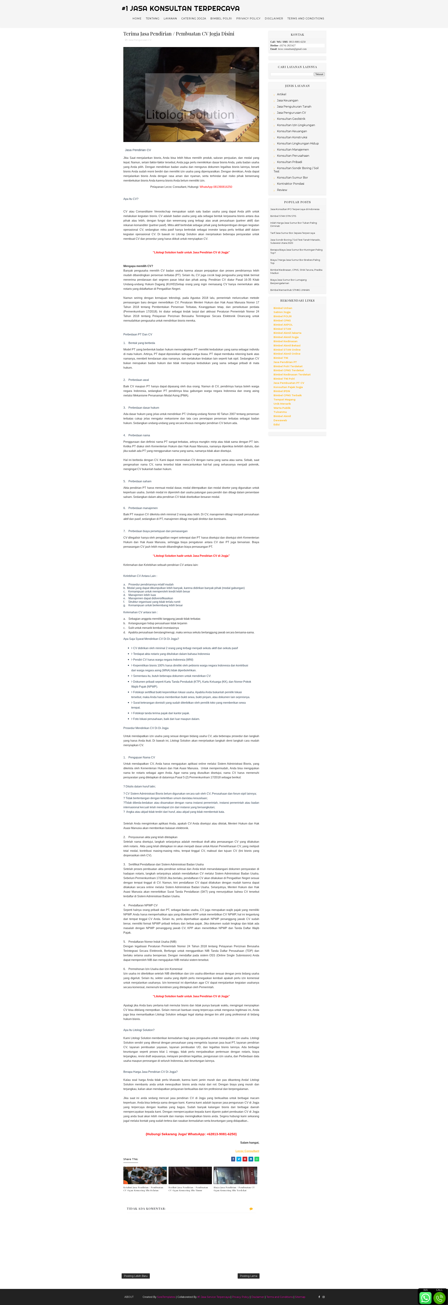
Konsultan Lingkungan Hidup (298, 143)
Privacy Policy (248, 18)
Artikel (281, 94)
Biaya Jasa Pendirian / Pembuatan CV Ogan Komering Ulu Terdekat (234, 1189)
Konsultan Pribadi (289, 162)
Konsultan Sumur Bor (292, 177)
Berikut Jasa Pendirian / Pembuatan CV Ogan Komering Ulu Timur (188, 1189)
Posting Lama (248, 1276)
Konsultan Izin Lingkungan (296, 125)
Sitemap (300, 1297)
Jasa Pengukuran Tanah (294, 106)
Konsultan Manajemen (293, 149)
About (129, 1297)
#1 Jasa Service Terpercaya (213, 1297)
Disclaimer (274, 18)
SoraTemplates (166, 1297)
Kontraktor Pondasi (290, 183)
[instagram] (324, 1297)
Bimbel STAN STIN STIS (283, 216)
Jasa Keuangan (287, 100)
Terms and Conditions (305, 18)
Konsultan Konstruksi (292, 137)
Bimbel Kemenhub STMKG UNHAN (290, 290)
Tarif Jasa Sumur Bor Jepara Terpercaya (292, 233)
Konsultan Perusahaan (293, 155)
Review (282, 190)
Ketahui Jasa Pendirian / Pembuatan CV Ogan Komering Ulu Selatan (143, 1189)
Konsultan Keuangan (292, 131)
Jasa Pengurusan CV (139, 39)
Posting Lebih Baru (136, 1276)
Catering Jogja (193, 18)
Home (137, 18)
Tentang (152, 18)
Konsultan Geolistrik (291, 118)
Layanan (170, 18)
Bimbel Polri (221, 18)
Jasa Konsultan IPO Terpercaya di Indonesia (294, 209)
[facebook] (319, 1297)
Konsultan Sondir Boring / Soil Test (296, 169)
